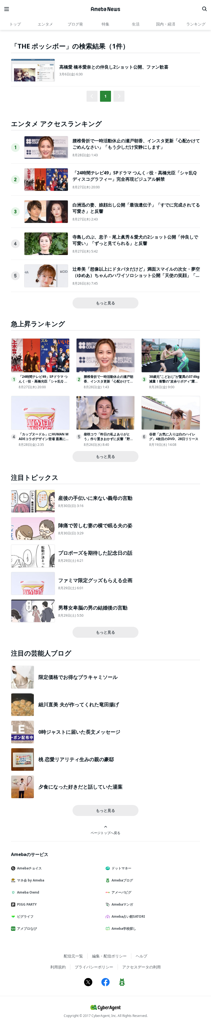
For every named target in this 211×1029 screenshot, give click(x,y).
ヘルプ (141, 956)
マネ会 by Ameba (30, 880)
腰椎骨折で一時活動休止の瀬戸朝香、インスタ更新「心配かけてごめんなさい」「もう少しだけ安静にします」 (136, 144)
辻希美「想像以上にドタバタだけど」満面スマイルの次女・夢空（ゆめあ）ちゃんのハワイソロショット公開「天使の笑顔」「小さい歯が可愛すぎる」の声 (136, 275)
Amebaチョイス (29, 868)
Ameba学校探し (124, 928)
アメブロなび (27, 928)
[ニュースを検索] (204, 9)
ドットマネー (121, 868)
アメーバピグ (121, 892)
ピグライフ (25, 916)
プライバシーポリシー (94, 967)
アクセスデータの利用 (141, 967)
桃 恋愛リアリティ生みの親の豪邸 (76, 759)
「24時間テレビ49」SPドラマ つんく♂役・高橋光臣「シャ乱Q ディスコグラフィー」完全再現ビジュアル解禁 (135, 176)
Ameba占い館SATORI (128, 916)
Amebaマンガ (122, 904)
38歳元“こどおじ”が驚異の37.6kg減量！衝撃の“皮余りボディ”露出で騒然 (174, 381)
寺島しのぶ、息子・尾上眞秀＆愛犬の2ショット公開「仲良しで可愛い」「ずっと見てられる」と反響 (135, 240)
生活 (136, 24)
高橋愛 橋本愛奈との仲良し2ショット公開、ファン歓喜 (113, 67)
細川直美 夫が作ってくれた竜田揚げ (78, 704)
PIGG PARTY (27, 904)
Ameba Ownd (28, 892)
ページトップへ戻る (105, 832)
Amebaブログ (122, 880)
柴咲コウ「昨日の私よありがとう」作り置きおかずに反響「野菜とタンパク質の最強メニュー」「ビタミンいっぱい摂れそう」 (108, 441)
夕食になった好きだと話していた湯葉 (80, 786)
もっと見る (105, 302)
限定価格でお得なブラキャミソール (78, 677)
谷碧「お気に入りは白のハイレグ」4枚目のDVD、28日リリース (173, 436)
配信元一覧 (73, 956)
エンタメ (45, 24)
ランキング (196, 24)
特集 (105, 24)
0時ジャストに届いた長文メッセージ (79, 731)
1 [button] (105, 96)
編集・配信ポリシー (109, 956)
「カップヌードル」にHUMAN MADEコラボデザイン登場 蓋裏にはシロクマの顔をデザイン (44, 439)
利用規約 (58, 967)
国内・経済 (165, 24)
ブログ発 (75, 24)
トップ (15, 24)
